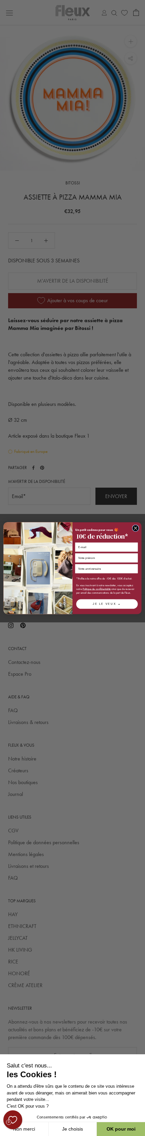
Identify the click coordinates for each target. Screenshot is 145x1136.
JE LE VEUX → (107, 603)
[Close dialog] (136, 528)
